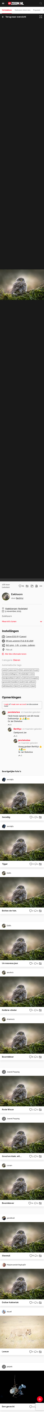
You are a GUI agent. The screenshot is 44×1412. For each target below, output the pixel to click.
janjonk (7, 1366)
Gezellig (6, 817)
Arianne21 (11, 1019)
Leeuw (5, 1351)
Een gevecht (8, 1406)
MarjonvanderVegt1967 (16, 1265)
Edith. (9, 873)
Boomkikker (8, 1057)
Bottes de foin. (9, 911)
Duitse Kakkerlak (10, 1302)
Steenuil (6, 1256)
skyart (9, 1312)
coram (9, 1165)
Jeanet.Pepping (11, 1072)
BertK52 (19, 598)
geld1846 (11, 1218)
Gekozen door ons (22, 10)
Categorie (11, 660)
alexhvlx (10, 972)
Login (6, 704)
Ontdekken (7, 10)
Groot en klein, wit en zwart (12, 1156)
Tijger (5, 864)
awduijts (10, 779)
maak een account (18, 704)
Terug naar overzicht (15, 17)
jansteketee (14, 712)
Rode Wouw (8, 1109)
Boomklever (8, 1203)
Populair (36, 10)
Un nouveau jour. (10, 963)
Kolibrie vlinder (9, 1010)
